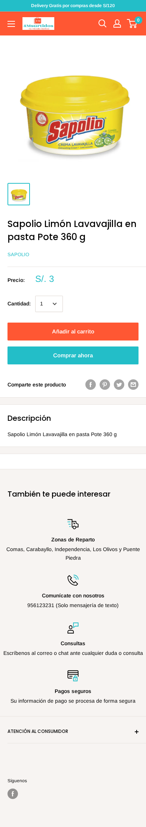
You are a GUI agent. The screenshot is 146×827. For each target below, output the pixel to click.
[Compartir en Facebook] (90, 384)
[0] (132, 23)
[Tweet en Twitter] (119, 384)
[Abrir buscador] (102, 23)
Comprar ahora (73, 355)
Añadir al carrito (73, 331)
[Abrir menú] (11, 24)
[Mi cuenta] (117, 23)
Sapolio (18, 254)
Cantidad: (19, 304)
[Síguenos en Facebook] (12, 794)
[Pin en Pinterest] (105, 384)
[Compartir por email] (133, 384)
